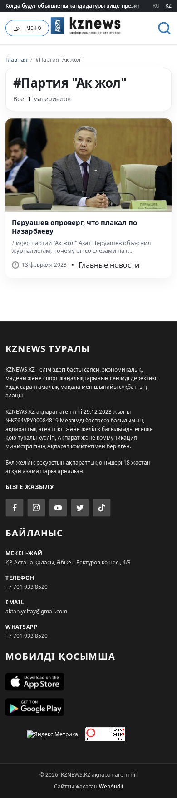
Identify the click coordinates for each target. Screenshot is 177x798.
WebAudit (111, 786)
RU (156, 6)
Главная (16, 60)
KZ (168, 6)
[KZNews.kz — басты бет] (89, 26)
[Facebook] (14, 508)
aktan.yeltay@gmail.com (36, 611)
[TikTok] (102, 508)
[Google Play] (88, 707)
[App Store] (88, 682)
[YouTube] (58, 508)
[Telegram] (80, 508)
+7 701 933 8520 (26, 587)
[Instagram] (36, 508)
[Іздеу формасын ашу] (164, 28)
